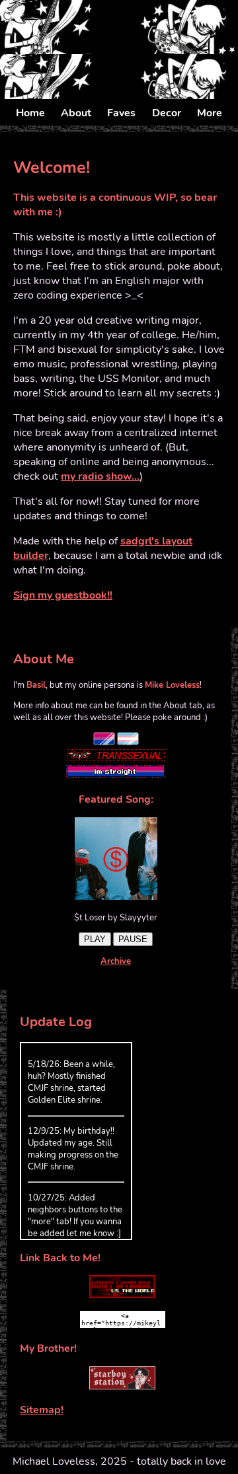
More (209, 113)
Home (30, 113)
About (76, 113)
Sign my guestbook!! (62, 595)
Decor (166, 113)
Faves (121, 113)
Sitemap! (41, 1410)
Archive (115, 961)
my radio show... (100, 476)
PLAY (95, 939)
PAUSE (132, 939)
